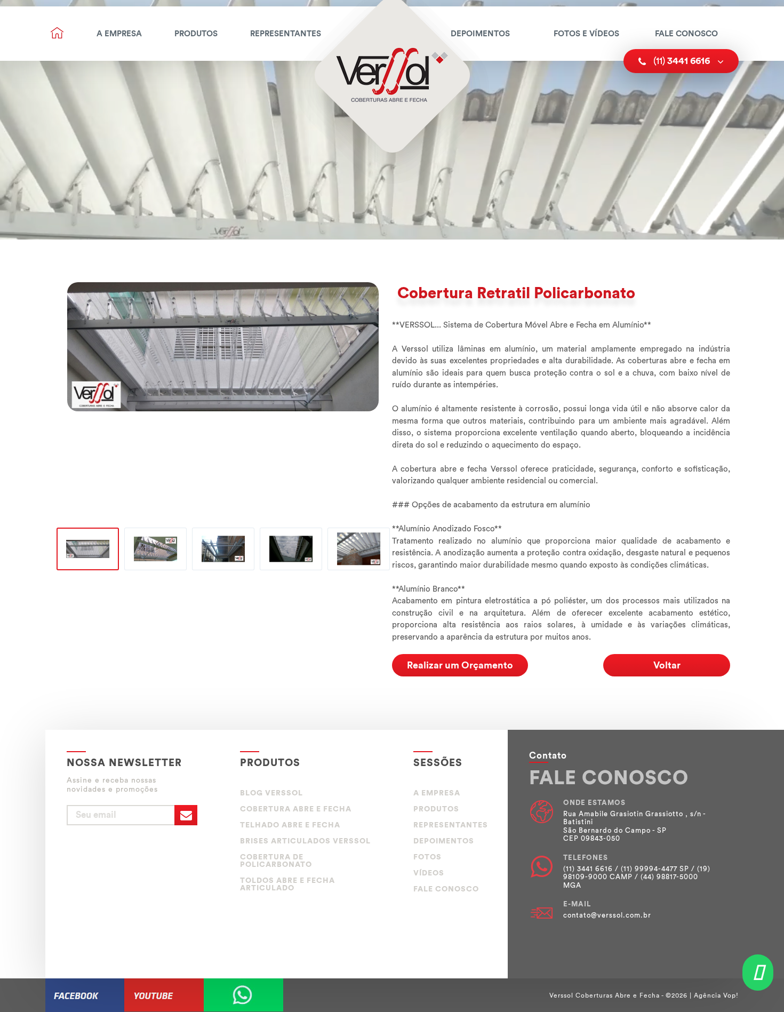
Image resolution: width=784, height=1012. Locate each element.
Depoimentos (480, 34)
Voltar (667, 665)
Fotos (427, 857)
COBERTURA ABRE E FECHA (295, 809)
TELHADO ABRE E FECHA (290, 825)
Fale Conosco (686, 34)
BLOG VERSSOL (271, 793)
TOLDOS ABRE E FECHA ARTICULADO (287, 884)
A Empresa (119, 34)
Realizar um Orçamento (460, 665)
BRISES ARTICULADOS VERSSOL (305, 841)
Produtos (196, 34)
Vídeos (428, 873)
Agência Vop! (716, 995)
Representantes (285, 34)
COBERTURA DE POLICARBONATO (276, 861)
